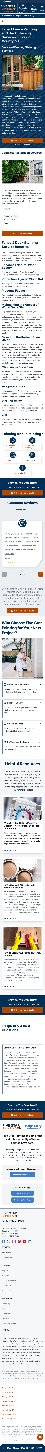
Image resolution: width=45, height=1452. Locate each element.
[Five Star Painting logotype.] (12, 1127)
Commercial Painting (30, 446)
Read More (9, 554)
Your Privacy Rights (9, 1419)
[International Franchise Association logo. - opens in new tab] (6, 1330)
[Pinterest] (19, 1241)
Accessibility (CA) (8, 1410)
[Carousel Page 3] (24, 574)
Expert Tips (6, 1304)
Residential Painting (10, 446)
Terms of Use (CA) (8, 1392)
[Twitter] (8, 1241)
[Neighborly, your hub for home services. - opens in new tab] (33, 1127)
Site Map (5, 1319)
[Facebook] (3, 1241)
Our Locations (7, 1314)
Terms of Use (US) (8, 1388)
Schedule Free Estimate (23, 10)
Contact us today (19, 1084)
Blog (3, 1309)
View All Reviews (22, 509)
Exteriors (29, 460)
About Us (6, 1275)
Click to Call (34, 10)
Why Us (5, 1271)
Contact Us (6, 1285)
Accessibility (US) (8, 1406)
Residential (6, 1252)
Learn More (9, 850)
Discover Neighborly (20, 1175)
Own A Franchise (9, 1280)
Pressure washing (10, 216)
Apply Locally (7, 1290)
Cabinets (19, 473)
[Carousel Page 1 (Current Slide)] (20, 574)
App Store (24, 1193)
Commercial (7, 1257)
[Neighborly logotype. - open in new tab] (7, 2)
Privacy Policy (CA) (9, 1401)
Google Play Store (24, 1200)
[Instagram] (14, 1241)
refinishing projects (14, 777)
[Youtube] (24, 1241)
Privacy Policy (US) (8, 1397)
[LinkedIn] (29, 1241)
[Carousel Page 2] (22, 574)
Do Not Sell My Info (9, 1414)
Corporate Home (9, 1323)
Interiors (8, 460)
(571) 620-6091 (14, 1220)
